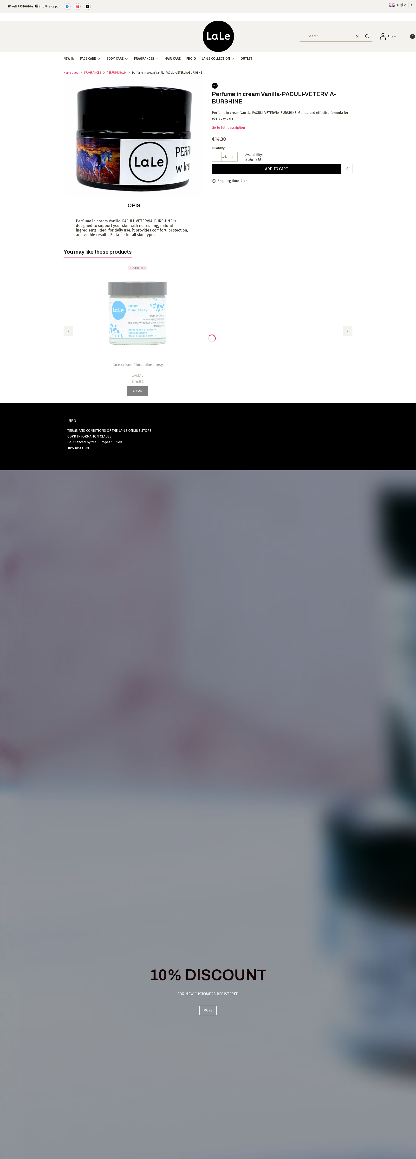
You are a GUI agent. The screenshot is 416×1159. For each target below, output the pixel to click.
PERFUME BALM (116, 72)
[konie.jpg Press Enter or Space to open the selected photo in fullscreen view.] (134, 138)
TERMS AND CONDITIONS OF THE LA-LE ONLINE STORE (109, 431)
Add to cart (276, 169)
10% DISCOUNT (79, 448)
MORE (208, 1010)
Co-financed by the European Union (94, 442)
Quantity (218, 148)
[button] (367, 36)
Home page (71, 72)
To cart (137, 391)
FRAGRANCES (92, 72)
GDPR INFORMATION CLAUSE (89, 436)
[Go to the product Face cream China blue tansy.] (137, 313)
